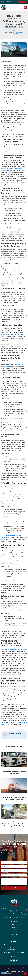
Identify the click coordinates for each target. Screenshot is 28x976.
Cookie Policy (21, 967)
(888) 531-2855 (7, 2)
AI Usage (4, 968)
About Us (14, 932)
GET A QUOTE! (14, 887)
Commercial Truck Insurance (14, 925)
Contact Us (14, 934)
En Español (14, 937)
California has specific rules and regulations (14, 649)
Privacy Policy (7, 967)
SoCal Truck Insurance (17, 32)
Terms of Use (14, 967)
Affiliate (8, 968)
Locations (14, 927)
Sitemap (24, 968)
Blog (14, 30)
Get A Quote (22, 2)
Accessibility (18, 968)
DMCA (13, 968)
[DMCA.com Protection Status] (6, 974)
